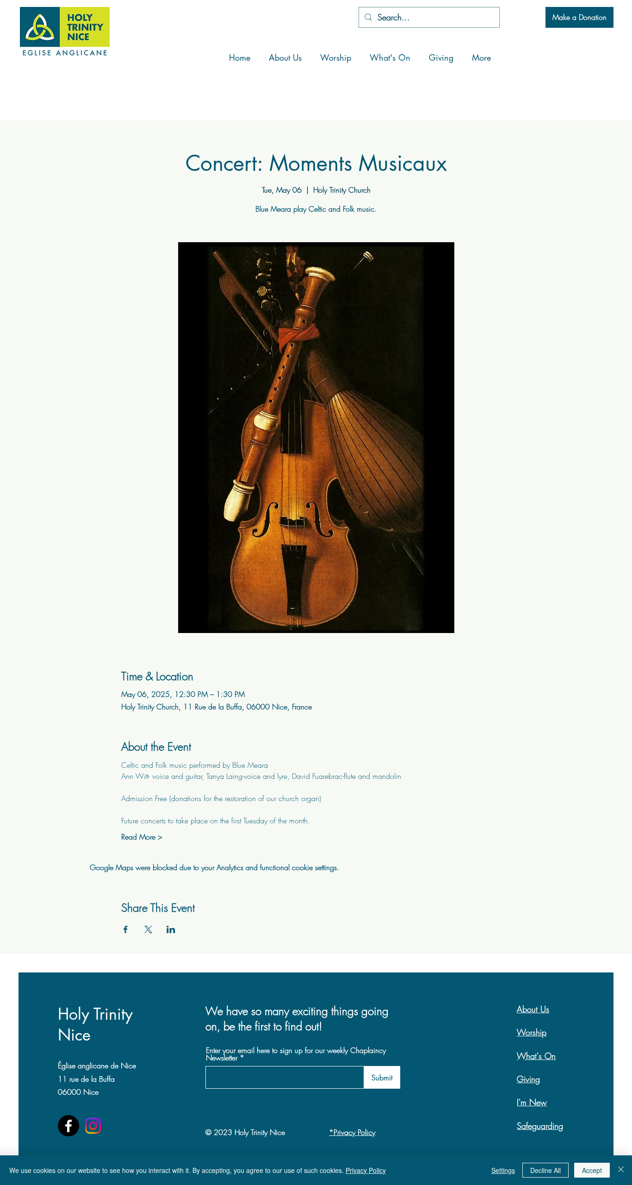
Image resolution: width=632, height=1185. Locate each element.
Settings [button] (503, 1170)
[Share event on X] (148, 929)
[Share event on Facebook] (125, 929)
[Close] (620, 1170)
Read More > (141, 837)
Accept (592, 1170)
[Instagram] (93, 1125)
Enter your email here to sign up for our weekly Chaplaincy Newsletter (296, 1054)
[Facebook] (68, 1125)
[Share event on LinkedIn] (171, 929)
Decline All (545, 1170)
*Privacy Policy (352, 1132)
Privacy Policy (366, 1170)
